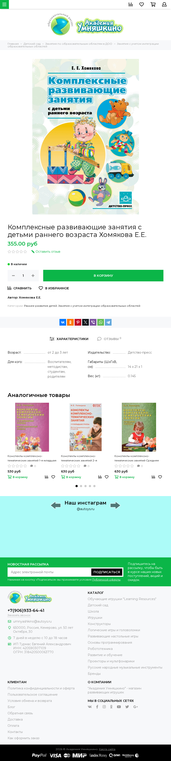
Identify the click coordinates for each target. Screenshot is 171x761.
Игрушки (95, 618)
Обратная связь (20, 713)
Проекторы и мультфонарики (111, 661)
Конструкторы (99, 624)
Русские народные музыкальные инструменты (125, 667)
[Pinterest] (78, 322)
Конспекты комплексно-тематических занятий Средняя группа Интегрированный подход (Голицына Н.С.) (138, 458)
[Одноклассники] (70, 322)
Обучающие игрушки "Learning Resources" (122, 599)
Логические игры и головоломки (114, 630)
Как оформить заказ (23, 738)
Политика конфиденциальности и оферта (41, 688)
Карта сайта (107, 749)
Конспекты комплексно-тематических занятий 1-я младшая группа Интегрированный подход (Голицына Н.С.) (32, 458)
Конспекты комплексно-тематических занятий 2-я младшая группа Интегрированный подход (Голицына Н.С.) (79, 458)
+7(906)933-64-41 (26, 610)
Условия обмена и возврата (30, 701)
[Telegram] (108, 322)
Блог (11, 707)
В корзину (103, 276)
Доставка (15, 719)
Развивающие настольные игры (113, 636)
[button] (76, 486)
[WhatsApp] (100, 322)
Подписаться (107, 572)
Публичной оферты (106, 579)
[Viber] (93, 322)
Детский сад (98, 605)
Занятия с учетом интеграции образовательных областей (99, 305)
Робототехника (100, 649)
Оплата (13, 726)
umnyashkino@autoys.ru (32, 621)
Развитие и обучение (105, 655)
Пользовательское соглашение (33, 695)
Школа (93, 611)
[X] (85, 322)
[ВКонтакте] (62, 322)
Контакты (15, 732)
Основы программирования (110, 643)
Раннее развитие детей (40, 305)
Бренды (94, 674)
